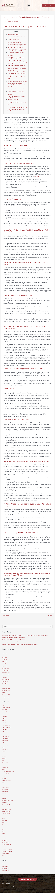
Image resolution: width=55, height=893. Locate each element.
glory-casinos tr (6, 784)
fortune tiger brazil (6, 780)
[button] (28, 5)
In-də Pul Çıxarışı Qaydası (13, 97)
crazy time (4, 776)
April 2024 (4, 686)
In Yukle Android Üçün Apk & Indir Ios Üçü (17, 107)
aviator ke (4, 753)
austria (4, 751)
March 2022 (5, 692)
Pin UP (4, 815)
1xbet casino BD (6, 725)
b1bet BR (4, 758)
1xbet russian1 (5, 745)
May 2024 (4, 683)
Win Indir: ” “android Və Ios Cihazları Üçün (17, 81)
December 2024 (6, 672)
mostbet (4, 798)
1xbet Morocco (5, 738)
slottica (4, 838)
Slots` (3, 835)
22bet (3, 747)
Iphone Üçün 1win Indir (13, 99)
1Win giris (36, 176)
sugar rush (4, 840)
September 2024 (6, 679)
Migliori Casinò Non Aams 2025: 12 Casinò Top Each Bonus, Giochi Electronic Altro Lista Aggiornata (25, 635)
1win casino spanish (7, 711)
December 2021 (6, 694)
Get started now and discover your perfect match (13, 637)
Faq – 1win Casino (12, 80)
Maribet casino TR (6, 787)
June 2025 (4, 659)
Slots (3, 833)
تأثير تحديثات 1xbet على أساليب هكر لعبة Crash (12, 642)
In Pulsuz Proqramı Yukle (13, 39)
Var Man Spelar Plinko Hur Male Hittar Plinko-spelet (14, 639)
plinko (3, 818)
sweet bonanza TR (6, 844)
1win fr (3, 714)
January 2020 (5, 697)
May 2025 (4, 661)
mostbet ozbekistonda (7, 800)
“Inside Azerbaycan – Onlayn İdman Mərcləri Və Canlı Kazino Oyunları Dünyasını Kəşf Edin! (18, 93)
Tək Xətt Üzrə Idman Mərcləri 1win (15, 83)
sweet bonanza (5, 842)
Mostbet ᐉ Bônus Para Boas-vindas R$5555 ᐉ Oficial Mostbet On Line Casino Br (21, 644)
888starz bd (5, 749)
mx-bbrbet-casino (6, 809)
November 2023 (6, 688)
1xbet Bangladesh (6, 722)
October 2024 (5, 677)
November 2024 (6, 674)
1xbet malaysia (5, 736)
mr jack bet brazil (6, 807)
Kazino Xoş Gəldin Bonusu (13, 101)
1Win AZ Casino (6, 707)
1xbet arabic (5, 720)
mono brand (5, 791)
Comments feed (6, 868)
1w (3, 705)
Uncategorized (7, 21)
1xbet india (4, 729)
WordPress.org (5, 870)
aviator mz (4, 756)
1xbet (3, 718)
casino (3, 769)
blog (3, 760)
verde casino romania (7, 851)
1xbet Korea (5, 731)
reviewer (4, 827)
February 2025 (5, 668)
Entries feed (5, 866)
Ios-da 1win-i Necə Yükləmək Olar (15, 47)
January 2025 (5, 670)
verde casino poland (7, 849)
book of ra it (5, 762)
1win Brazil (4, 709)
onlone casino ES (6, 811)
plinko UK (4, 820)
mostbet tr (4, 802)
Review (4, 824)
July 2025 (4, 657)
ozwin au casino (6, 813)
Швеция (4, 855)
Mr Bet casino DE (6, 804)
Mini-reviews (5, 789)
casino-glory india (6, 773)
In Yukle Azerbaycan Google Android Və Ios (17, 71)
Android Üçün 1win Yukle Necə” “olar (16, 57)
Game (3, 782)
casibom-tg (5, 767)
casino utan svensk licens (8, 771)
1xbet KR (4, 734)
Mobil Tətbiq (10, 55)
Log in (3, 864)
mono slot (4, 793)
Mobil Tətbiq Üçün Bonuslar (14, 34)
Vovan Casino (5, 853)
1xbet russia (5, 740)
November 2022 (6, 690)
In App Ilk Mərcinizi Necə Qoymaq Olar (16, 96)
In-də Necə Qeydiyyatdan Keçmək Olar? (17, 65)
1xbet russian (5, 742)
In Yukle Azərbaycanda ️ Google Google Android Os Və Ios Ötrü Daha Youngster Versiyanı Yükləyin (17, 68)
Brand (3, 765)
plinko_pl (4, 822)
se (3, 829)
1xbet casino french (6, 727)
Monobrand (5, 796)
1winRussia (4, 716)
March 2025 (5, 666)
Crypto (4, 778)
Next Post (50, 615)
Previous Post (5, 615)
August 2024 (5, 681)
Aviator (9, 106)
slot (3, 831)
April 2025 (4, 663)
